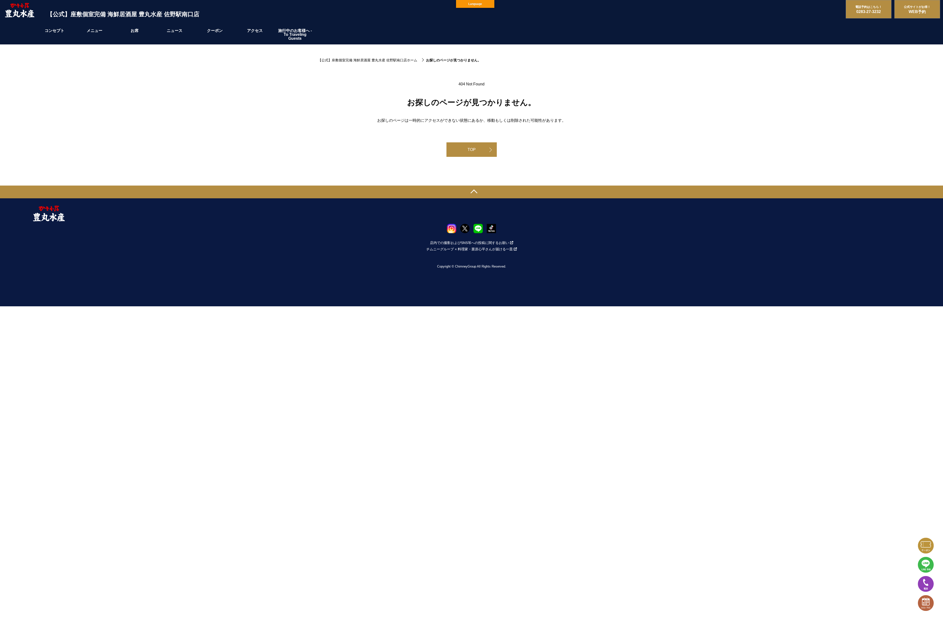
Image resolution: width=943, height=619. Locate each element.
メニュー (94, 30)
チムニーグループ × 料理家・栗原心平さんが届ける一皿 (469, 249)
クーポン (215, 30)
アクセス (255, 30)
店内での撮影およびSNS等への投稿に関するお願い (469, 243)
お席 (135, 30)
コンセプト (54, 30)
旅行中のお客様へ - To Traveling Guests (295, 34)
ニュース (174, 30)
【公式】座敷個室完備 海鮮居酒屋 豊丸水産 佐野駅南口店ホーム (367, 60)
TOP (472, 150)
